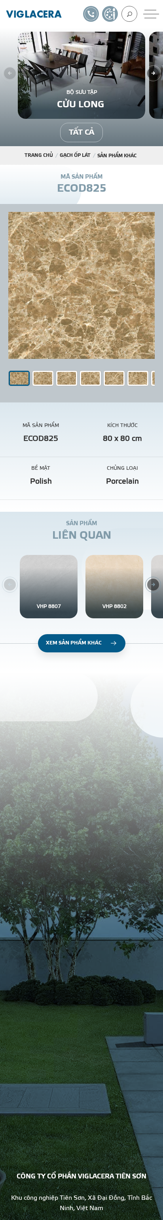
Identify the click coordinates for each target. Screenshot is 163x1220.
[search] (129, 14)
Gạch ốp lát (75, 155)
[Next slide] (153, 73)
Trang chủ (39, 155)
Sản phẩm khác (116, 155)
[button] (43, 378)
